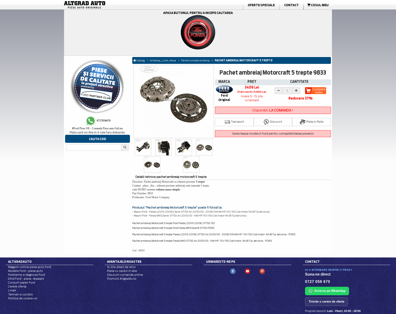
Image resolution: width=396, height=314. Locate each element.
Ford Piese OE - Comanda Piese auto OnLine (97, 128)
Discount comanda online (125, 274)
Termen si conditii (20, 294)
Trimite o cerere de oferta (326, 301)
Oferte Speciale (261, 5)
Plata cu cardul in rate (122, 271)
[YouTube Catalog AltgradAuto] (247, 271)
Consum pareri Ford (21, 282)
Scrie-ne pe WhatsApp (330, 290)
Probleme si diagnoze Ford (26, 274)
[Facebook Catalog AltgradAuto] (233, 271)
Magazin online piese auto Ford (29, 267)
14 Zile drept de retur (121, 267)
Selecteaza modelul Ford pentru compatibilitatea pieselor (273, 133)
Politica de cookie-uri (22, 298)
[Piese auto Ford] (106, 4)
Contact (291, 5)
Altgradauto (20, 261)
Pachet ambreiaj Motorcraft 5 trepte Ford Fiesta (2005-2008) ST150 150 (173, 223)
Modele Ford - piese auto (25, 271)
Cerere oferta (17, 286)
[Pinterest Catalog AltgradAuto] (262, 271)
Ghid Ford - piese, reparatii (26, 278)
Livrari (12, 290)
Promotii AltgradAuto (121, 278)
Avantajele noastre (124, 261)
